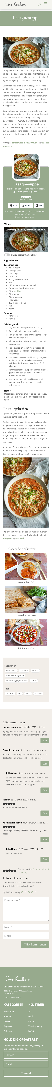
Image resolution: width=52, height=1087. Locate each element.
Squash (38, 693)
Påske (31, 1021)
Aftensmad (11, 670)
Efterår (35, 670)
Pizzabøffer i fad (26, 582)
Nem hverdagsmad (15, 675)
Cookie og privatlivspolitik (12, 998)
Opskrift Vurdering (11, 892)
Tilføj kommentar (35, 944)
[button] (22, 196)
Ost (19, 693)
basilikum (18, 291)
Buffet (31, 1031)
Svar (45, 740)
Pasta (28, 693)
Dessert (7, 1021)
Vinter (33, 680)
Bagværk (8, 1026)
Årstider (24, 670)
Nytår (31, 1016)
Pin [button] (40, 205)
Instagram (7, 538)
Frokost (7, 1016)
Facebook (19, 538)
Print (14, 205)
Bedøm (27, 205)
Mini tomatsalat (26, 648)
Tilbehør (8, 1031)
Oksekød (10, 693)
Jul (29, 1011)
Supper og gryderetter (16, 680)
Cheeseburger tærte (26, 615)
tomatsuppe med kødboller (24, 142)
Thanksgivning (35, 1026)
